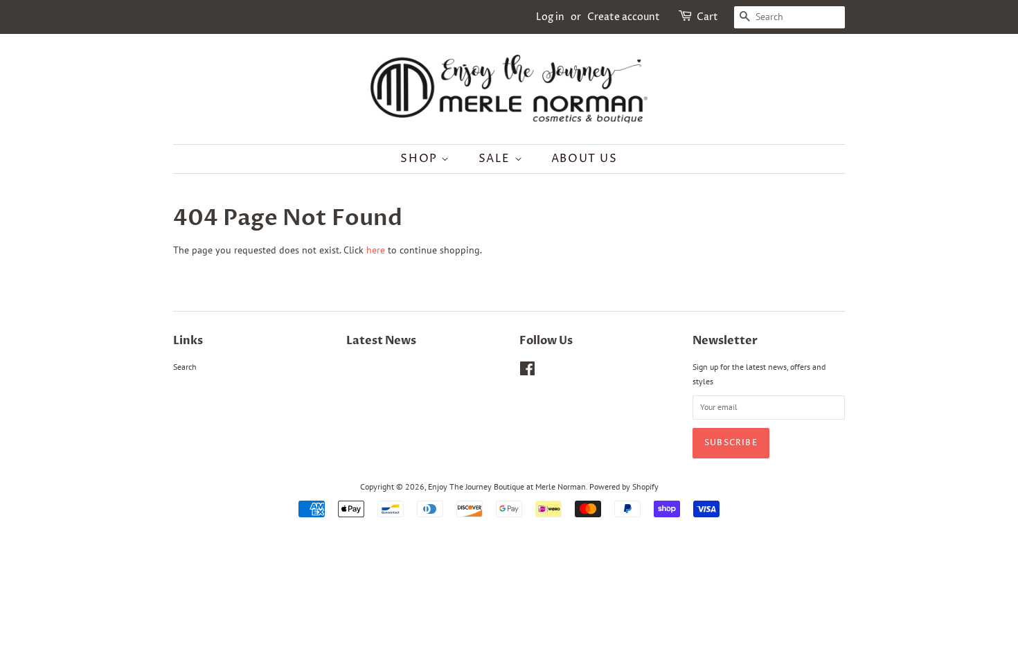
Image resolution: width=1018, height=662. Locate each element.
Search (185, 366)
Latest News (381, 340)
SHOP (420, 158)
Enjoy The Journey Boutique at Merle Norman (507, 486)
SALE (497, 158)
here (375, 250)
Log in (550, 17)
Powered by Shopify (624, 486)
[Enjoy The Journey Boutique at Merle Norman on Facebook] (527, 371)
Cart (707, 17)
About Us (584, 158)
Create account (623, 17)
